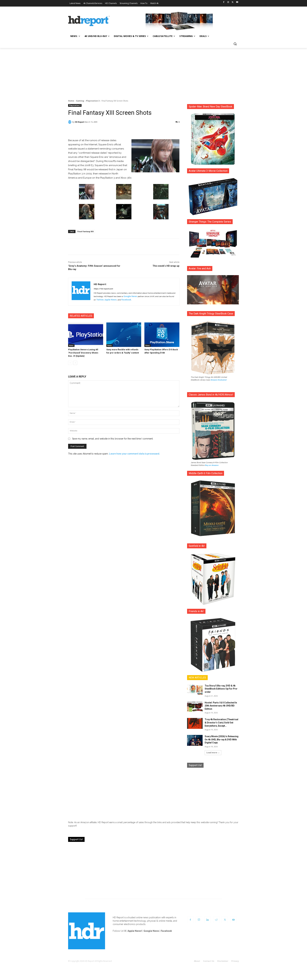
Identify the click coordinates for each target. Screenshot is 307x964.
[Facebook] (224, 2)
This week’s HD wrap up (166, 265)
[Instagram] (228, 2)
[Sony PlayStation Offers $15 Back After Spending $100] (161, 334)
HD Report (79, 122)
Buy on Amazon (212, 465)
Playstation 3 (92, 100)
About (197, 961)
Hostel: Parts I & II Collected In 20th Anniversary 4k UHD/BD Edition (221, 705)
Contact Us (208, 961)
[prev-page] (70, 363)
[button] (235, 44)
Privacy (235, 961)
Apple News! (135, 931)
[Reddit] (216, 920)
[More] (152, 130)
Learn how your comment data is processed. (134, 453)
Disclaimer (222, 961)
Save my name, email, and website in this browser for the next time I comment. (112, 438)
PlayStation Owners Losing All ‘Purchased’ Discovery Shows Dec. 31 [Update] (83, 352)
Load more (211, 752)
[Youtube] (237, 2)
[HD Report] (89, 21)
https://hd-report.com (103, 289)
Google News (130, 296)
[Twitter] (232, 2)
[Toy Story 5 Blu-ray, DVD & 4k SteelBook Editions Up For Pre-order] (195, 689)
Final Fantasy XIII (85, 231)
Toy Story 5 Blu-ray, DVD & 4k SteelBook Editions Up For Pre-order (221, 688)
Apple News (111, 300)
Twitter (100, 300)
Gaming (80, 100)
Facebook (126, 300)
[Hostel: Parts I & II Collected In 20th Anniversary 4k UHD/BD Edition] (195, 706)
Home (71, 100)
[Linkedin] (207, 920)
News (71, 345)
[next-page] (75, 363)
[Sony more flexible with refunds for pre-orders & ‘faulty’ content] (123, 334)
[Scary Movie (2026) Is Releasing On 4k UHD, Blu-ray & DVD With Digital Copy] (195, 740)
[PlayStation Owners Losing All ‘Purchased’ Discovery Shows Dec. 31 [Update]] (85, 334)
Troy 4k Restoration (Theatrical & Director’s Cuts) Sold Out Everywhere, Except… (221, 722)
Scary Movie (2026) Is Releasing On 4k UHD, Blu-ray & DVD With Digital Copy (221, 739)
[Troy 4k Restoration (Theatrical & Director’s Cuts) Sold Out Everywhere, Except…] (195, 723)
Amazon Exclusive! (219, 380)
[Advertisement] (153, 72)
